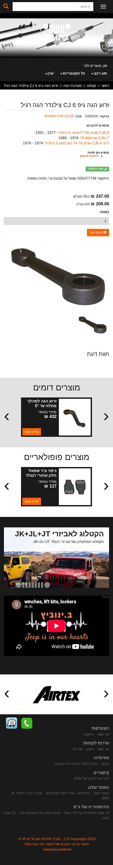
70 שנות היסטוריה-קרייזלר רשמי (86, 813)
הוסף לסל (96, 232)
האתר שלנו (101, 793)
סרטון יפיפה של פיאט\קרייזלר (39, 813)
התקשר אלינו (26, 723)
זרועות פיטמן (89, 156)
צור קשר (103, 734)
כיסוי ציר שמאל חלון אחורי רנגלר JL (40, 475)
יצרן (51, 73)
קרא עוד (18, 583)
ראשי (105, 85)
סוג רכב (100, 73)
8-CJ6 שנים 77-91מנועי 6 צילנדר (83, 132)
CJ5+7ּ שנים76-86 (94, 138)
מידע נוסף (31, 432)
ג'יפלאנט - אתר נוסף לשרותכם (68, 793)
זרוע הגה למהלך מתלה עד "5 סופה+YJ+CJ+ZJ (41, 406)
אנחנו (105, 764)
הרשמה (88, 734)
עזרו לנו (77, 749)
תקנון (90, 749)
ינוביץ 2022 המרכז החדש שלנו (76, 764)
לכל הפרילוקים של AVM (91, 778)
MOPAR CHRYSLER (59, 116)
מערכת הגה (72, 85)
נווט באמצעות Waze (11, 723)
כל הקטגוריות (74, 73)
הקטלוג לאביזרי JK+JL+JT (59, 534)
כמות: (104, 212)
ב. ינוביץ (56, 32)
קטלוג (91, 85)
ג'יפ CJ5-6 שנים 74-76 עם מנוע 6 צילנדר (76, 143)
